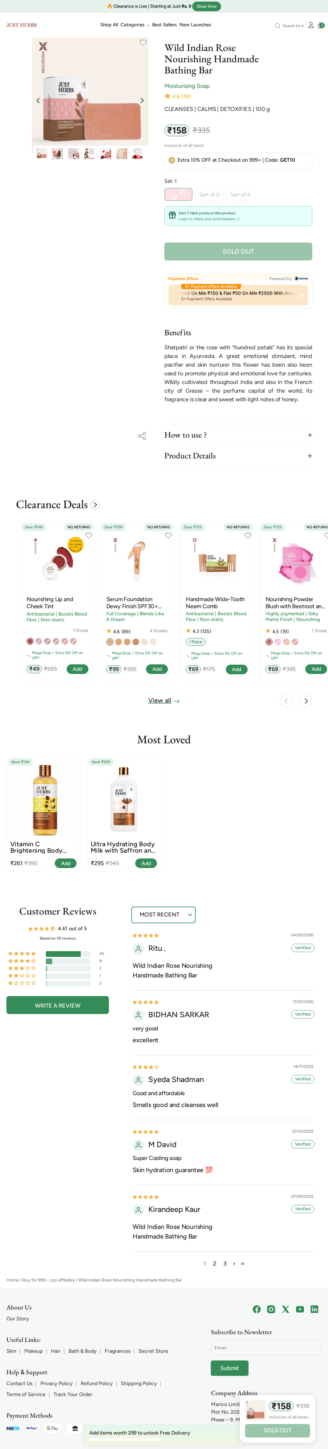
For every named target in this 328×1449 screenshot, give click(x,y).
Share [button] (141, 436)
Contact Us (19, 1383)
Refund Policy (97, 1383)
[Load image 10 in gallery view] (137, 153)
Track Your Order (73, 1394)
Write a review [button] (57, 1005)
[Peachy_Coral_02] (30, 641)
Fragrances (117, 1351)
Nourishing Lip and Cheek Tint (50, 603)
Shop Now (207, 6)
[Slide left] (286, 701)
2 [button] (214, 1263)
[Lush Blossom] (269, 641)
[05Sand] (127, 641)
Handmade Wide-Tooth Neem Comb (215, 603)
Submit (229, 1368)
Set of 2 (211, 196)
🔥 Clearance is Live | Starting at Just (149, 6)
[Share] (141, 436)
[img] (146, 935)
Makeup (33, 1351)
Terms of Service (25, 1394)
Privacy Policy (56, 1383)
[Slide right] (305, 701)
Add (65, 863)
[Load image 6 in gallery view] (73, 153)
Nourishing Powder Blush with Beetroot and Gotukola (295, 603)
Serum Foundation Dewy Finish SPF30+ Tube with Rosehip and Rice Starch (134, 603)
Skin (11, 1351)
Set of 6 (242, 196)
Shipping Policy (139, 1383)
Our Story (17, 1319)
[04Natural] (118, 641)
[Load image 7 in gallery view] (89, 153)
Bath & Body (83, 1351)
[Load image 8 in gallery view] (105, 153)
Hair (56, 1351)
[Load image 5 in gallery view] (57, 153)
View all (160, 700)
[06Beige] (135, 641)
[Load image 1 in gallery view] (41, 153)
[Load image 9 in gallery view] (121, 153)
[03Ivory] (109, 641)
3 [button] (224, 1263)
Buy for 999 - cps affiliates (48, 1280)
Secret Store (153, 1351)
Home (12, 1280)
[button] (135, 25)
